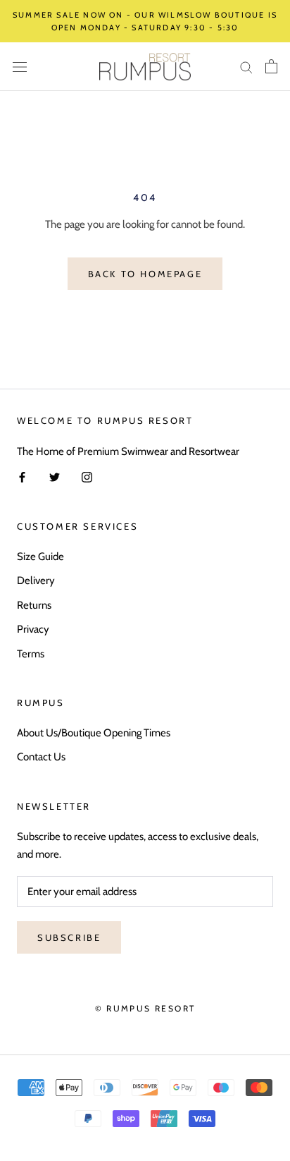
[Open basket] (271, 66)
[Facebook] (22, 477)
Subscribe (69, 937)
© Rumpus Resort (145, 1008)
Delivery (36, 580)
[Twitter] (54, 477)
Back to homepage (145, 273)
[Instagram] (87, 477)
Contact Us (41, 756)
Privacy (33, 629)
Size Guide (40, 556)
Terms (30, 654)
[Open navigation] (20, 66)
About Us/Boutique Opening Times (93, 733)
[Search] (246, 67)
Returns (34, 605)
